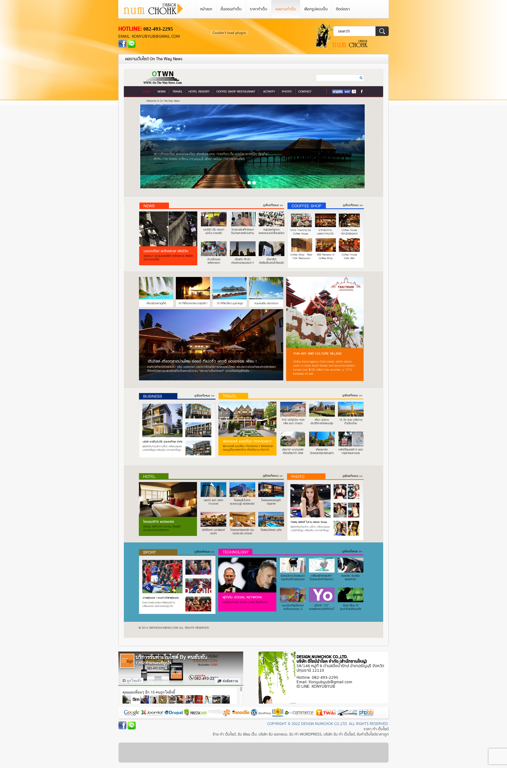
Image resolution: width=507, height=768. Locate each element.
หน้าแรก (206, 9)
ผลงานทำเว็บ (285, 9)
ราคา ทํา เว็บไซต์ (376, 729)
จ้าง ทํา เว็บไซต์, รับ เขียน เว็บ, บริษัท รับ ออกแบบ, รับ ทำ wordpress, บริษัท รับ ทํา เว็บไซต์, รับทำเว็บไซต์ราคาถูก (301, 734)
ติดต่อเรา (343, 9)
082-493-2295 (158, 29)
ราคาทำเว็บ (258, 9)
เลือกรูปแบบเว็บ (316, 9)
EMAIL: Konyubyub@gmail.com (149, 37)
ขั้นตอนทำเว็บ (231, 9)
